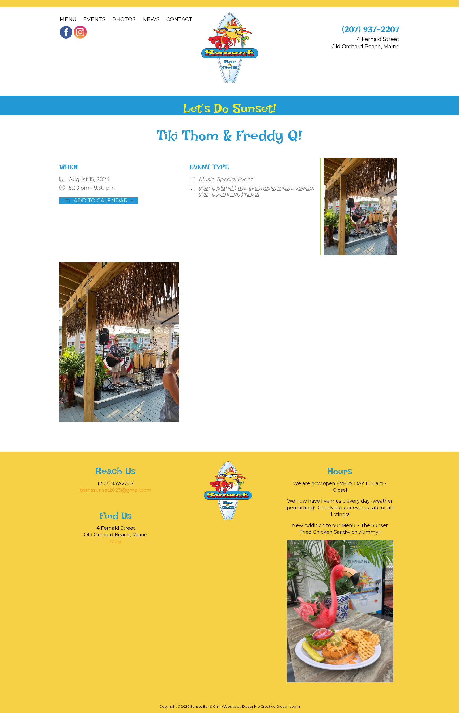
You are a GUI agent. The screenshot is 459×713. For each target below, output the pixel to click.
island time (231, 188)
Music (206, 179)
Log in (295, 706)
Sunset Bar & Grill (229, 47)
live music (262, 188)
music (285, 188)
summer (227, 193)
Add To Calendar (100, 200)
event (206, 188)
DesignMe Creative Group (264, 706)
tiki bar (250, 193)
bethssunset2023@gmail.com (115, 490)
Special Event (235, 179)
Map (115, 542)
